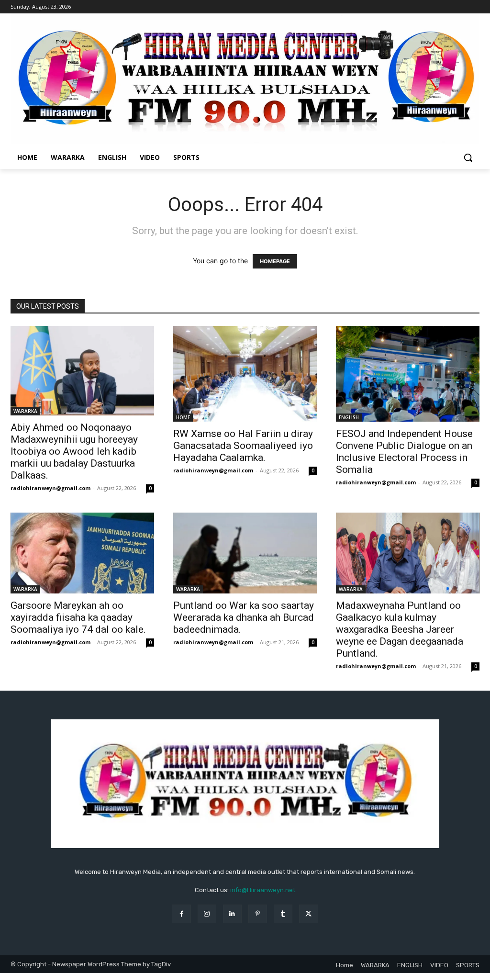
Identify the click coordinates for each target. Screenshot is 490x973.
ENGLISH (349, 417)
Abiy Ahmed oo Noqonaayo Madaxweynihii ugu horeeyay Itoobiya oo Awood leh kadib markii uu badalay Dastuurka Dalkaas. (74, 451)
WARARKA (25, 411)
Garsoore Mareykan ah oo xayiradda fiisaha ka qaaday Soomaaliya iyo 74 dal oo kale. (78, 617)
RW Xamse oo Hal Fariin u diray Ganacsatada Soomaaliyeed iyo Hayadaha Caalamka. (243, 445)
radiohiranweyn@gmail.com (50, 488)
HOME (183, 417)
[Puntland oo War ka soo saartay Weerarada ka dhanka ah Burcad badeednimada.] (245, 553)
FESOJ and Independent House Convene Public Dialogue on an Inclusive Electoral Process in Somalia (404, 451)
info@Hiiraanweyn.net (262, 890)
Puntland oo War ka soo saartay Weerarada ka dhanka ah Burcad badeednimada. (243, 617)
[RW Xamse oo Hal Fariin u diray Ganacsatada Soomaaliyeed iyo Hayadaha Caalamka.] (245, 374)
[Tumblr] (283, 914)
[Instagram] (207, 914)
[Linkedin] (232, 914)
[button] (468, 157)
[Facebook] (181, 914)
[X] (308, 914)
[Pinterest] (257, 914)
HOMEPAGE (275, 261)
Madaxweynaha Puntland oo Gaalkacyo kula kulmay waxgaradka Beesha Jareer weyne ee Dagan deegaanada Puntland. (399, 629)
